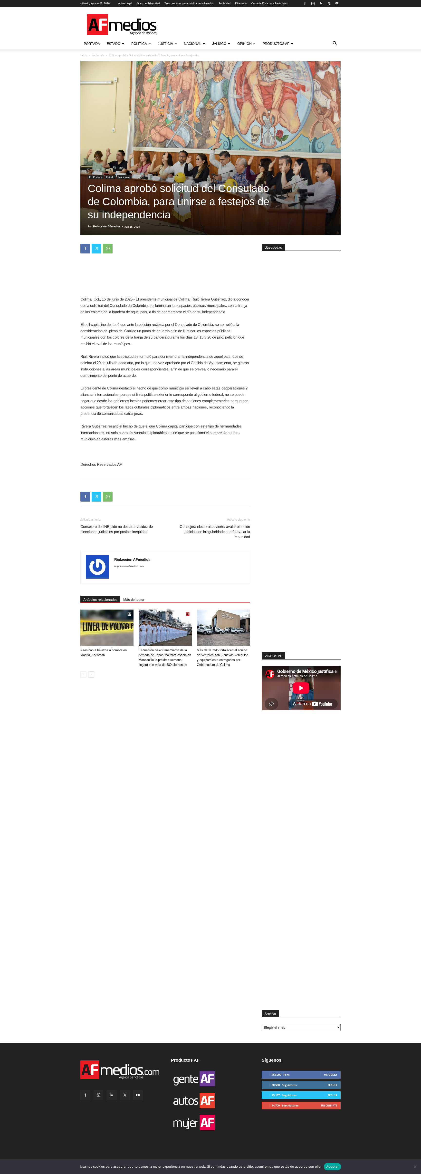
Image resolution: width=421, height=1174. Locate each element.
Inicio (83, 55)
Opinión (244, 44)
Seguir (332, 1085)
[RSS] (321, 3)
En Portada (98, 55)
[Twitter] (329, 3)
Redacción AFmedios (107, 226)
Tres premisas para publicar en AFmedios (189, 3)
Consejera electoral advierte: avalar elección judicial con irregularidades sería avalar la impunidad (215, 531)
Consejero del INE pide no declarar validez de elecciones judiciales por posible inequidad (116, 529)
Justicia (165, 44)
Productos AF (276, 44)
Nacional (192, 44)
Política (139, 44)
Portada (92, 44)
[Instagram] (312, 3)
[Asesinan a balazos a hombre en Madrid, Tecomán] (107, 628)
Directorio (241, 3)
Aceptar (332, 1166)
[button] (335, 44)
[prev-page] (83, 674)
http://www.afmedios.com (129, 566)
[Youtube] (337, 3)
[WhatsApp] (108, 248)
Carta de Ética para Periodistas (269, 3)
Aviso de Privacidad (148, 3)
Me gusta (330, 1075)
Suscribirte (329, 1105)
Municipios (124, 177)
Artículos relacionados (100, 600)
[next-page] (91, 674)
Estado (113, 44)
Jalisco (219, 44)
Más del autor (133, 600)
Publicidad (224, 3)
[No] (414, 1166)
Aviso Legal (125, 3)
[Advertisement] (301, 586)
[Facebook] (304, 3)
